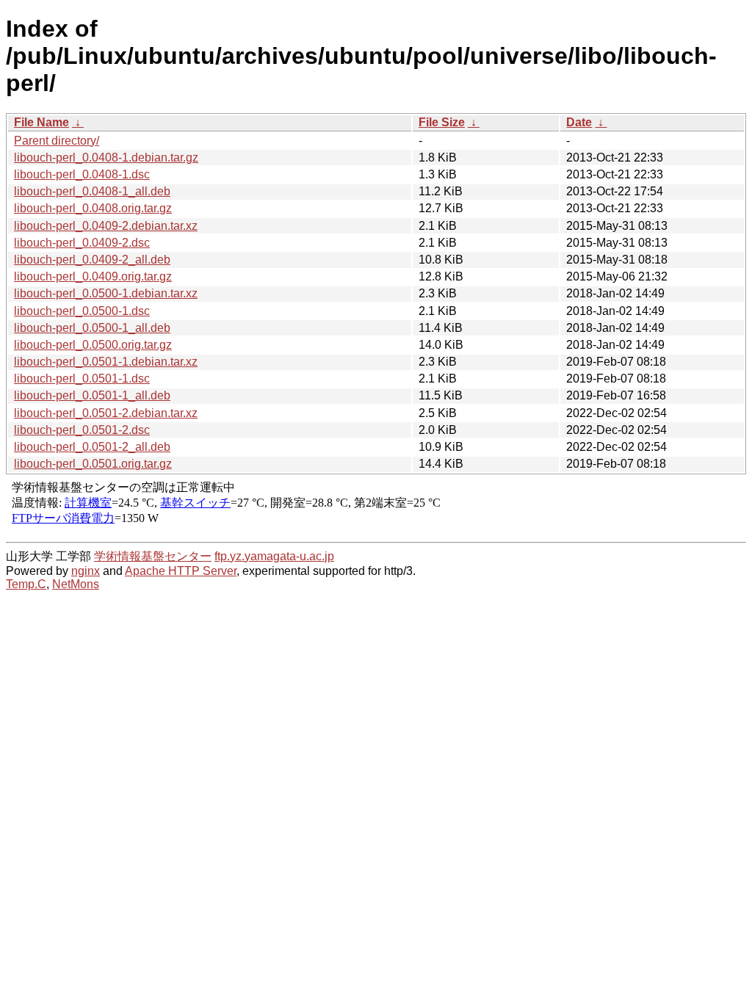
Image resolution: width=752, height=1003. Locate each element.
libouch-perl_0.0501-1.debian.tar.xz (106, 361)
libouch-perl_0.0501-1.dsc (82, 378)
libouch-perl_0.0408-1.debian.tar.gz (106, 157)
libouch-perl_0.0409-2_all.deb (92, 259)
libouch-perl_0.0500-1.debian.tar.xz (106, 293)
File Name (41, 122)
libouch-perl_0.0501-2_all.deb (92, 447)
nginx (85, 571)
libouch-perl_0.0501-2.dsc (82, 430)
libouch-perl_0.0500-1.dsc (82, 311)
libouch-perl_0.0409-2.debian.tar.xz (106, 226)
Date (579, 122)
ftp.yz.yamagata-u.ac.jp (274, 556)
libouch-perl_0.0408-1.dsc (82, 174)
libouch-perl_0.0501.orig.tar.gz (93, 463)
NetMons (75, 584)
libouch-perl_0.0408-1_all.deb (92, 191)
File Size (442, 122)
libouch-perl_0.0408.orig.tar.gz (93, 208)
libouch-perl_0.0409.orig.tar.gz (93, 276)
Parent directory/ (56, 140)
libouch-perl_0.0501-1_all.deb (92, 395)
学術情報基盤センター (153, 556)
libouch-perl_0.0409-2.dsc (82, 242)
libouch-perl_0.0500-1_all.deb (92, 328)
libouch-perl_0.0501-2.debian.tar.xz (106, 413)
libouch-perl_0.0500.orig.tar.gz (93, 344)
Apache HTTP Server (180, 571)
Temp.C (26, 584)
